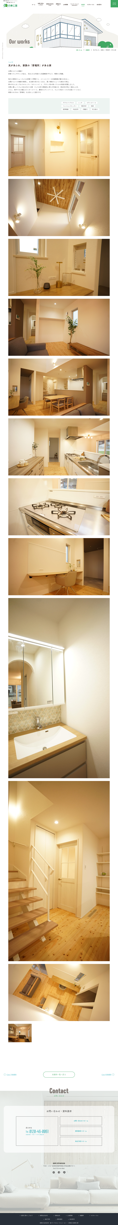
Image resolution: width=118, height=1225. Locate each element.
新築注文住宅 (49, 4)
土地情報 (65, 4)
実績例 (83, 4)
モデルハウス (90, 4)
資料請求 (59, 1219)
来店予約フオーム (81, 1141)
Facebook (59, 1172)
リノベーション (74, 4)
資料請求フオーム (81, 1131)
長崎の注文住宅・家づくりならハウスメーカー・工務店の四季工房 (59, 1223)
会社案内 (99, 4)
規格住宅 (58, 4)
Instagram (54, 1172)
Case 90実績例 (106, 1074)
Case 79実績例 (11, 1074)
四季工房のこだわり (27, 1215)
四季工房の (41, 4)
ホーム (33, 4)
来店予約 (47, 1219)
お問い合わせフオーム (81, 1121)
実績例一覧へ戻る (59, 1074)
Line (64, 1172)
